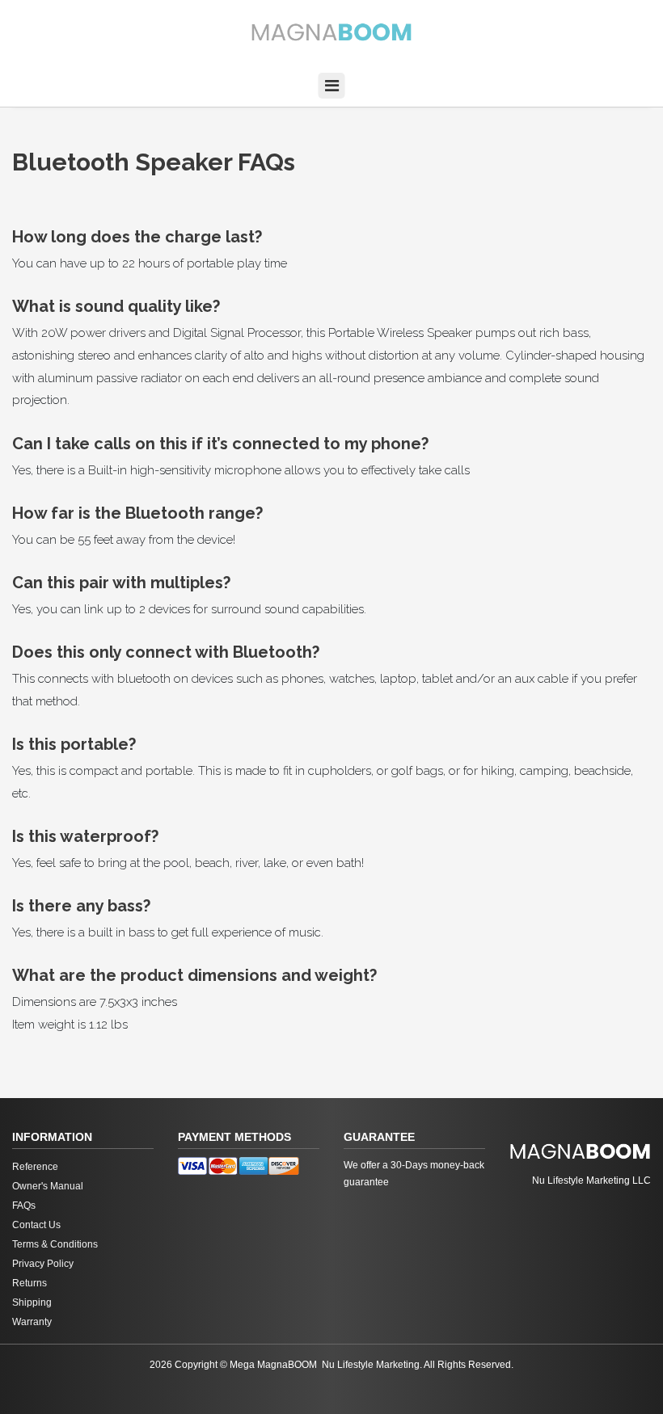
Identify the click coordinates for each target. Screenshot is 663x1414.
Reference (35, 1166)
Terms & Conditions (55, 1244)
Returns (29, 1283)
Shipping (32, 1302)
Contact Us (36, 1225)
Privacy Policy (43, 1263)
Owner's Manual (47, 1186)
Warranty (32, 1322)
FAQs (24, 1205)
